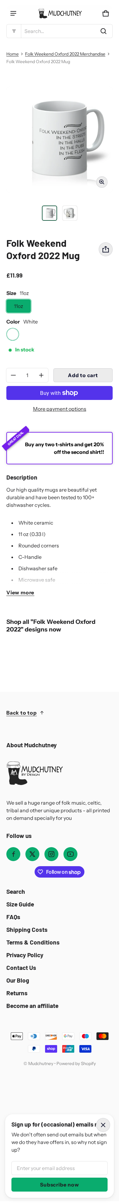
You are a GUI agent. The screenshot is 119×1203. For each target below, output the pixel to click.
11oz (18, 306)
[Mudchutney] (59, 13)
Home (12, 53)
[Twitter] (32, 854)
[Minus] (13, 375)
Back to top (21, 712)
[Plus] (41, 375)
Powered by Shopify (76, 1063)
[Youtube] (70, 854)
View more (20, 592)
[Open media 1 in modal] (59, 140)
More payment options (59, 409)
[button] (59, 31)
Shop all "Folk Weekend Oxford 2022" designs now (51, 625)
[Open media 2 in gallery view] (69, 213)
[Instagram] (51, 854)
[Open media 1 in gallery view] (49, 213)
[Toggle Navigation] (13, 13)
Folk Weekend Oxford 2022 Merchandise (65, 53)
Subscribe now (59, 1184)
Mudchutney (40, 1063)
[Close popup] (103, 1125)
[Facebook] (13, 854)
